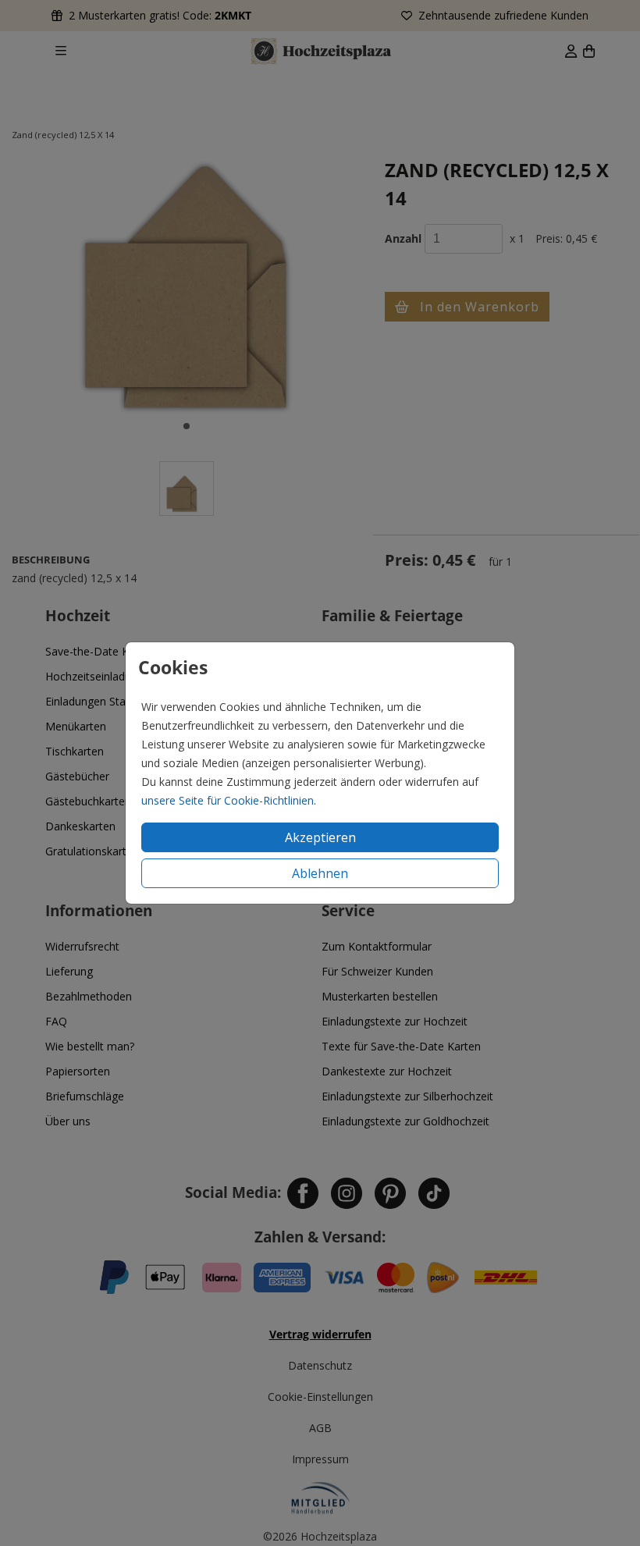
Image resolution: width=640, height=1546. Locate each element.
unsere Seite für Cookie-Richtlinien (227, 800)
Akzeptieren (320, 837)
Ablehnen (320, 873)
